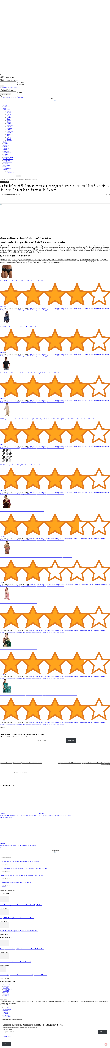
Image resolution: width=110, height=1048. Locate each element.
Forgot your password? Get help (9, 87)
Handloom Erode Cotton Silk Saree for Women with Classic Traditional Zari (18, 603)
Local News (6, 109)
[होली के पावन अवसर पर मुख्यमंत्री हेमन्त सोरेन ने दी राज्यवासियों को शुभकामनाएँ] (4, 927)
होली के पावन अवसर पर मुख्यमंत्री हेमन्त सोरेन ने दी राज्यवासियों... (19, 931)
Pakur (8, 136)
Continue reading (7, 1036)
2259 (1, 582)
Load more (3, 886)
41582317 (3, 398)
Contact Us (6, 1010)
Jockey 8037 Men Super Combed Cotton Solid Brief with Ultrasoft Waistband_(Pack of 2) (21, 280)
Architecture (6, 145)
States (5, 169)
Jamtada (9, 132)
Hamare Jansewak (8, 157)
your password (20, 84)
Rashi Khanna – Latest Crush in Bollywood (15, 962)
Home (5, 105)
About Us (6, 1007)
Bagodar (9, 111)
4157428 (2, 490)
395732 (2, 720)
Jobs (4, 108)
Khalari (9, 126)
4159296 (2, 352)
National (5, 163)
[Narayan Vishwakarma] (1, 194)
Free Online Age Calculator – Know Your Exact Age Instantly (21, 905)
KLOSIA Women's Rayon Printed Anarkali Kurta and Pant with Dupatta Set (18, 326)
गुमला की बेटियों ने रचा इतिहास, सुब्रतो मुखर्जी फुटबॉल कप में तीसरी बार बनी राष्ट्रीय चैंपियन (20, 861)
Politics (5, 142)
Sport (4, 166)
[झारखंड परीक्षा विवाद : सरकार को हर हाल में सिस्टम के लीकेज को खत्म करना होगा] (57, 801)
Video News (6, 148)
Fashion (5, 154)
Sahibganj (9, 140)
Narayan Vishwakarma (9, 194)
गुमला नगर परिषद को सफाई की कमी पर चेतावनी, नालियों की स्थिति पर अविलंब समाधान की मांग (21, 763)
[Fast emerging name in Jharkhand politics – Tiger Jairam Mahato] (3, 971)
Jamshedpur (10, 134)
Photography (6, 165)
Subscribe (71, 740)
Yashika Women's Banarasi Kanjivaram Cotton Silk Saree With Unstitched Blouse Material (22, 511)
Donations (6, 1013)
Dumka (9, 117)
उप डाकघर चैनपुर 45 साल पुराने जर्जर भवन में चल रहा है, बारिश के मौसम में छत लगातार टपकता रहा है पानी (24, 868)
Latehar (9, 129)
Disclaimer (6, 1015)
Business (5, 146)
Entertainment (7, 152)
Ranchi (9, 139)
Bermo (9, 114)
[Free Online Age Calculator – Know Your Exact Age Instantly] (4, 901)
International (6, 160)
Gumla (9, 123)
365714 (2, 536)
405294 (2, 628)
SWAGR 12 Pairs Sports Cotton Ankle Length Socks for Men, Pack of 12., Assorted (20, 465)
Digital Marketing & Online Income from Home (17, 918)
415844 (2, 444)
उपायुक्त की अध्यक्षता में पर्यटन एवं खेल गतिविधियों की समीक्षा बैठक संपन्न (16, 882)
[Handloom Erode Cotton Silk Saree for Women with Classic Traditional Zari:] (7, 600)
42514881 (3, 306)
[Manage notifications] (106, 1044)
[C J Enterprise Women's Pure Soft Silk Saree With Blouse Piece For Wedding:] (7, 646)
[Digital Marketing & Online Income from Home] (4, 914)
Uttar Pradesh (10, 172)
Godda (9, 122)
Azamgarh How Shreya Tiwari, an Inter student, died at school (22, 949)
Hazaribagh (10, 125)
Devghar (9, 116)
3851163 (2, 674)
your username (20, 82)
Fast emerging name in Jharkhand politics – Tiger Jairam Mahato (23, 975)
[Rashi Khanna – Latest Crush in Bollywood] (4, 958)
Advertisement (7, 1009)
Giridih (9, 120)
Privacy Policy (7, 1016)
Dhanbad (2, 813)
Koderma (9, 128)
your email (19, 92)
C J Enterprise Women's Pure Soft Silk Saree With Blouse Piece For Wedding (18, 649)
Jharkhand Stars (7, 162)
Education (6, 151)
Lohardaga (10, 131)
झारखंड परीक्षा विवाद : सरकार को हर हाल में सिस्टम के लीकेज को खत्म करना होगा (55, 815)
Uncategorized (7, 168)
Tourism (5, 143)
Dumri (8, 119)
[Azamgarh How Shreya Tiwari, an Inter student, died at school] (4, 945)
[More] (49, 199)
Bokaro (9, 112)
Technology (6, 106)
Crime (5, 149)
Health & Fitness (8, 159)
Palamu (9, 137)
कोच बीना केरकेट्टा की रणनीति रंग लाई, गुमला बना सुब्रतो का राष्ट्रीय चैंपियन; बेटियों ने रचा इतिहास (22, 875)
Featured (5, 156)
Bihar (8, 171)
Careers (5, 1012)
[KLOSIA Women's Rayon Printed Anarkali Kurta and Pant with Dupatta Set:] (7, 324)
